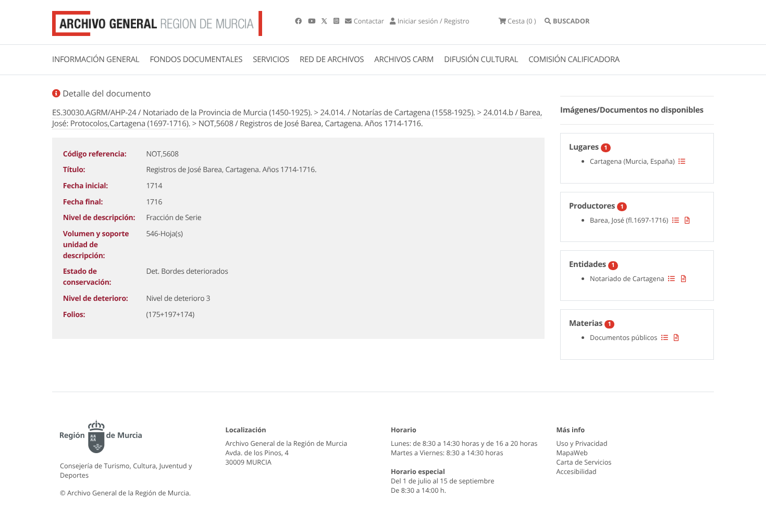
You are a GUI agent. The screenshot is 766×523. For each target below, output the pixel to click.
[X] (325, 21)
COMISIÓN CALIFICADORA (574, 59)
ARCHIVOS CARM (404, 59)
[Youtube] (312, 21)
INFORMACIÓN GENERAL (95, 59)
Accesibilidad (577, 471)
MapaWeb (572, 452)
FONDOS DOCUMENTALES (196, 59)
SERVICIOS (271, 59)
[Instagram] (337, 21)
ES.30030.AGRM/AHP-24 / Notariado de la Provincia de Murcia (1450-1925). (182, 112)
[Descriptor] (687, 220)
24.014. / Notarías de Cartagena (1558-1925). (397, 112)
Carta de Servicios (584, 462)
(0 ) (522, 21)
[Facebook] (299, 21)
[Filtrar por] (681, 161)
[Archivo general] (157, 21)
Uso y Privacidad (582, 443)
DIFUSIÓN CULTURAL (481, 59)
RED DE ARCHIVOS (332, 59)
